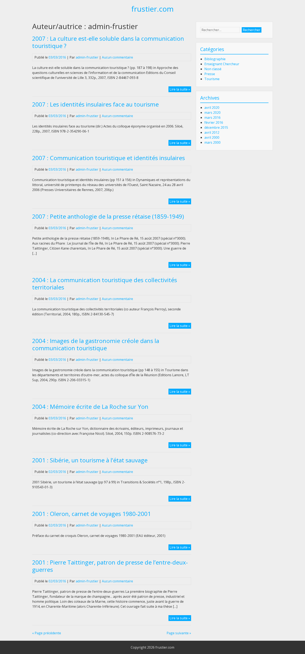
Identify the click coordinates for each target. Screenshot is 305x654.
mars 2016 (212, 117)
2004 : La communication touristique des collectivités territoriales (104, 283)
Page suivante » (179, 633)
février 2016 (213, 122)
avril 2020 (211, 107)
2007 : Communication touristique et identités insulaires (108, 158)
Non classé (212, 69)
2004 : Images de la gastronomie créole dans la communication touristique (95, 344)
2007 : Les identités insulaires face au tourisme (95, 104)
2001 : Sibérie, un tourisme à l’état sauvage (90, 460)
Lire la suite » (180, 89)
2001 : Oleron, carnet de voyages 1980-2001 (91, 514)
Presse (209, 74)
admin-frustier (87, 57)
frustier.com (152, 9)
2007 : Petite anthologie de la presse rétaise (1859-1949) (108, 216)
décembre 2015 (216, 127)
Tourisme (212, 79)
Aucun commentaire (117, 57)
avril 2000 (211, 137)
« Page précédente (46, 633)
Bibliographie (215, 59)
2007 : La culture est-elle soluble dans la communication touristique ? (108, 42)
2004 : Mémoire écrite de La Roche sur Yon (90, 406)
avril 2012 (211, 132)
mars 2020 (212, 112)
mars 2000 (212, 142)
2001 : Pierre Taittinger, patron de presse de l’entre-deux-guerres (110, 565)
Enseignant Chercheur (221, 64)
